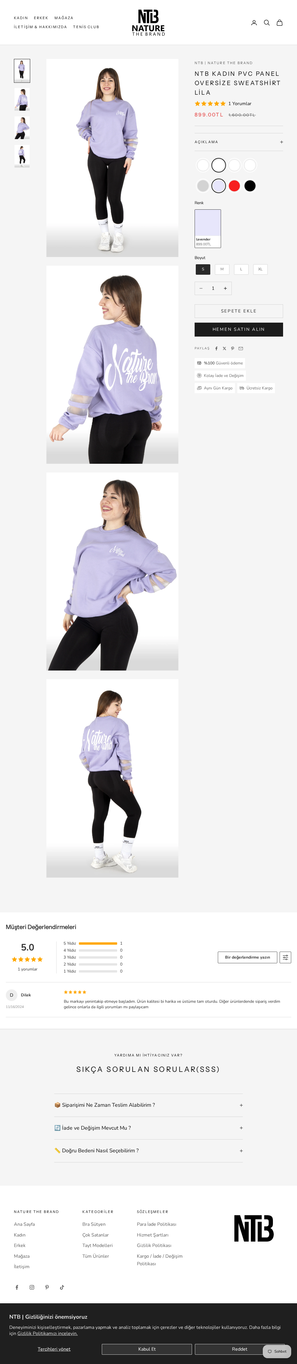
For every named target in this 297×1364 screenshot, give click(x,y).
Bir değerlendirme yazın (247, 957)
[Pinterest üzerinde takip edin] (47, 1287)
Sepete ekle (239, 311)
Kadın (21, 18)
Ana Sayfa (24, 1224)
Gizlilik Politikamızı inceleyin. (47, 1333)
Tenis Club (86, 27)
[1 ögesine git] (22, 71)
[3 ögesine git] (22, 128)
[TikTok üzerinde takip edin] (62, 1287)
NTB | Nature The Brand (224, 63)
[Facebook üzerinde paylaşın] (216, 348)
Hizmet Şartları (153, 1235)
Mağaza (64, 18)
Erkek (41, 18)
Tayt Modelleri (97, 1245)
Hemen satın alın (239, 329)
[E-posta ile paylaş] (240, 348)
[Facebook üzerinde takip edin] (17, 1287)
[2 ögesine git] (22, 99)
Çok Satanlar (95, 1235)
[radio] (202, 165)
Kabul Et (147, 1349)
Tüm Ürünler (95, 1256)
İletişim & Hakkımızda (40, 27)
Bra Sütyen (94, 1224)
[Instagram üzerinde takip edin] (32, 1287)
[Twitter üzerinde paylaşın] (224, 348)
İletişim (22, 1267)
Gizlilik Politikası (154, 1245)
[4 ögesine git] (22, 156)
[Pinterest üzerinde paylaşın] (232, 348)
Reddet (239, 1349)
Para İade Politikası (156, 1224)
